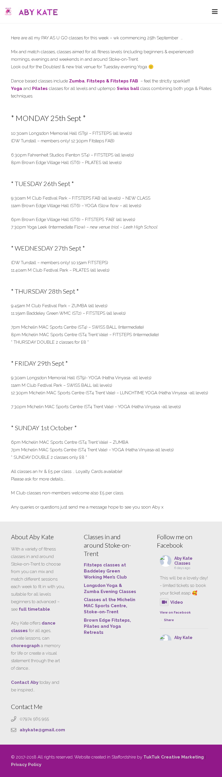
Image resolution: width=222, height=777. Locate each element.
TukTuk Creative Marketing (173, 757)
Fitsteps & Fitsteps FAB (113, 81)
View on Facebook (175, 612)
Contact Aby (24, 682)
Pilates (40, 88)
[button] (214, 11)
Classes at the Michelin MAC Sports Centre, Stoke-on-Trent (109, 605)
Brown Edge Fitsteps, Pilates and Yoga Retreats (107, 626)
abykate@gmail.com (42, 729)
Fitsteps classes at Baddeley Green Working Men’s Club (105, 571)
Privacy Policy (26, 764)
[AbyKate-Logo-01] (8, 11)
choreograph (25, 645)
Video (176, 602)
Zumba (77, 81)
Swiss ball (128, 88)
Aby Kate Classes (183, 561)
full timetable (34, 609)
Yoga (17, 88)
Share (169, 620)
